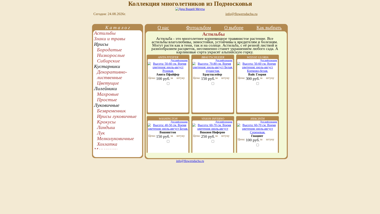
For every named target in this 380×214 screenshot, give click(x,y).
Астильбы (105, 33)
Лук (101, 133)
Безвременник (111, 110)
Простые (107, 99)
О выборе (233, 27)
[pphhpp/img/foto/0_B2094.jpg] (212, 71)
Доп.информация (179, 60)
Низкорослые (111, 55)
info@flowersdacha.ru (235, 14)
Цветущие (108, 83)
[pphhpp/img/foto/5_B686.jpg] (168, 71)
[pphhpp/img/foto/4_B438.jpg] (168, 128)
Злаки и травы (109, 38)
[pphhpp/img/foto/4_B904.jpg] (257, 71)
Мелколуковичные (115, 138)
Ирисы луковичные (117, 116)
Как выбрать (269, 27)
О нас (163, 27)
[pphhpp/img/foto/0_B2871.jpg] (212, 128)
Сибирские (108, 60)
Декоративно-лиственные (112, 74)
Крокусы (106, 121)
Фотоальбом (198, 27)
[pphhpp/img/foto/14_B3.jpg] (257, 132)
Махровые (108, 94)
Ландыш (106, 127)
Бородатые (109, 49)
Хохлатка (107, 144)
